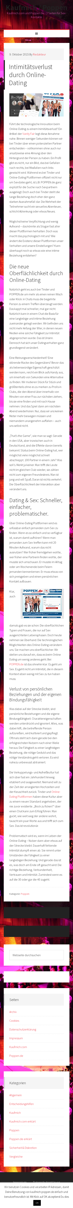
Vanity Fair (28, 134)
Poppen (25, 893)
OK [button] (37, 1202)
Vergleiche (16, 1156)
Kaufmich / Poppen (36, 7)
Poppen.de (16, 1056)
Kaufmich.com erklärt (22, 1121)
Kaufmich (15, 1112)
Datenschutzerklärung (22, 1029)
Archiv (13, 1012)
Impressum (16, 1038)
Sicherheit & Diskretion (23, 1148)
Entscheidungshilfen (21, 1104)
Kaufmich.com (18, 1047)
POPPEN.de (16, 664)
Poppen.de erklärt (20, 1139)
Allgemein (15, 1095)
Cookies (14, 1020)
